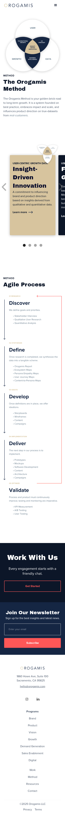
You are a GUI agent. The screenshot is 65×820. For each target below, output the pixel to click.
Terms (38, 809)
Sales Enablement (32, 753)
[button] (55, 5)
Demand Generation (32, 746)
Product (32, 725)
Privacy (27, 809)
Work (32, 770)
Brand (32, 718)
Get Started (32, 586)
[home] (18, 5)
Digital (32, 760)
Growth (32, 739)
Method (32, 777)
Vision (32, 732)
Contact (32, 791)
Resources (32, 784)
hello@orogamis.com (32, 686)
